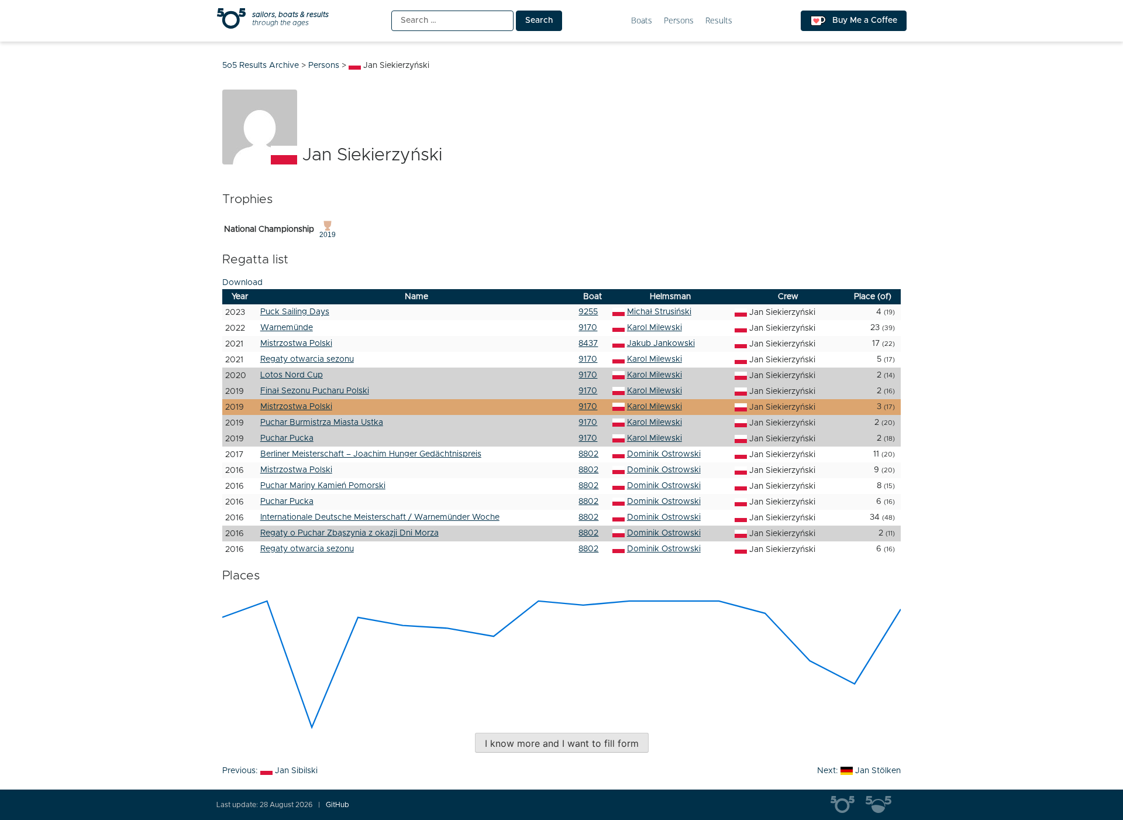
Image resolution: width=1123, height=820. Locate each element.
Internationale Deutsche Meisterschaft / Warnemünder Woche (380, 517)
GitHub (337, 804)
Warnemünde (286, 328)
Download (242, 283)
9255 (588, 312)
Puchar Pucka (287, 438)
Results (718, 21)
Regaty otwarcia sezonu (307, 359)
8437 (588, 343)
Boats (641, 21)
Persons (679, 21)
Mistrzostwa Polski (296, 343)
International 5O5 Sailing (848, 805)
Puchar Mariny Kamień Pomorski (322, 486)
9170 (587, 328)
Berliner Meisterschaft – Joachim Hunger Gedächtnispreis (370, 454)
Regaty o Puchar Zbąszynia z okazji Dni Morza (349, 533)
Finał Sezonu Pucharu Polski (314, 391)
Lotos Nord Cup (291, 375)
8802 (588, 454)
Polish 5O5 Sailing (883, 805)
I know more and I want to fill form (562, 743)
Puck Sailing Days (294, 312)
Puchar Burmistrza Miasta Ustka (321, 422)
